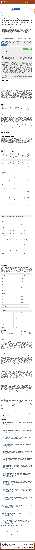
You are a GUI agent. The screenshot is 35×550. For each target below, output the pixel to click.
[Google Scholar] (11, 424)
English (3, 12)
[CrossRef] (5, 424)
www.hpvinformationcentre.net (11, 427)
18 (4, 353)
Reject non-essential (25, 547)
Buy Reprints (17, 8)
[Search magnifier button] (33, 2)
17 (16, 348)
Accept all (31, 547)
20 (6, 362)
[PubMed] (8, 424)
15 (15, 348)
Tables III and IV (28, 271)
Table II (11, 208)
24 (16, 392)
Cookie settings (17, 547)
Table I (5, 156)
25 (17, 392)
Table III (22, 268)
